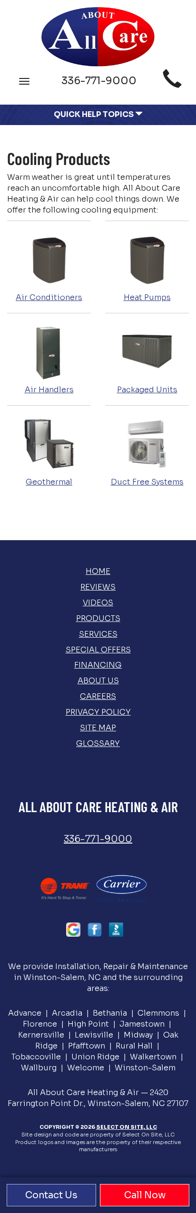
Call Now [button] (145, 1195)
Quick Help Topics (94, 114)
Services (98, 634)
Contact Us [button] (51, 1195)
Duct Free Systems (147, 482)
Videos (98, 603)
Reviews (98, 587)
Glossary (98, 743)
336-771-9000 (98, 839)
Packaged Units (147, 390)
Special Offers (98, 650)
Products (98, 618)
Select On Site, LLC (126, 1127)
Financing (98, 665)
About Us (98, 681)
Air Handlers (49, 390)
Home (98, 571)
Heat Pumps (147, 297)
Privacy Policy (98, 712)
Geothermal (49, 482)
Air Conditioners (49, 297)
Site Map (98, 728)
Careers (98, 696)
